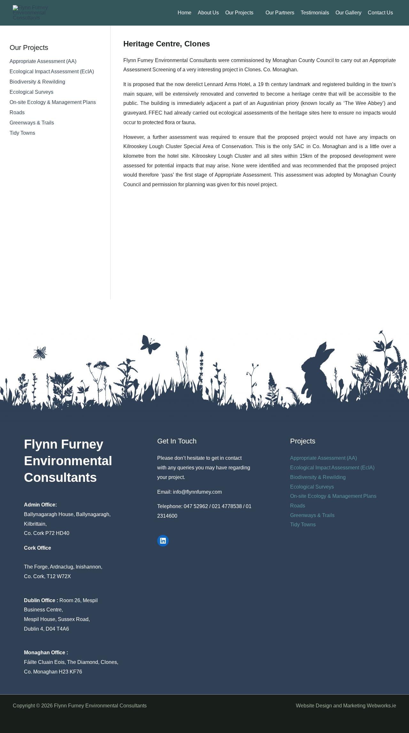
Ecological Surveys (31, 92)
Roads (17, 112)
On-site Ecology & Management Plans (53, 102)
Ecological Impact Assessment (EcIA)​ (52, 71)
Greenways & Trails (32, 122)
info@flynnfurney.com (197, 492)
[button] (256, 13)
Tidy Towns (22, 133)
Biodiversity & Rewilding (37, 81)
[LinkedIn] (163, 540)
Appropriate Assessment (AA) (43, 61)
